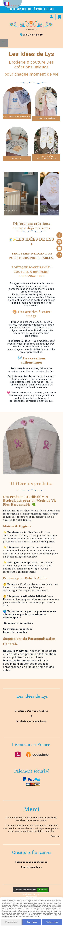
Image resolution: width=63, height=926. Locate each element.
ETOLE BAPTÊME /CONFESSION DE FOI (46, 157)
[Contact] (59, 255)
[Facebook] (59, 235)
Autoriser (43, 890)
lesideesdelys (30, 894)
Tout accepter (52, 922)
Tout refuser (32, 922)
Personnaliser (11, 922)
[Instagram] (59, 242)
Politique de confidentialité (26, 916)
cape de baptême (46, 119)
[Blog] (59, 248)
